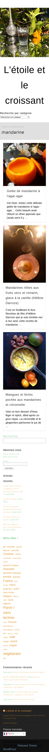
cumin (5, 562)
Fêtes (12, 585)
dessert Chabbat (10, 565)
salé (12, 637)
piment (17, 630)
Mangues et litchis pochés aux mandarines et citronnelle (23, 400)
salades (5, 637)
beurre (6, 550)
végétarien (12, 653)
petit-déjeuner (8, 626)
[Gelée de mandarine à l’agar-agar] (24, 164)
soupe (6, 641)
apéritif (19, 547)
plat (4, 633)
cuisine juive (16, 558)
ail (4, 546)
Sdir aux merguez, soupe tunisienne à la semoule (12, 509)
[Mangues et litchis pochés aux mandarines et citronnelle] (24, 360)
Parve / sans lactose (9, 613)
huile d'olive (8, 592)
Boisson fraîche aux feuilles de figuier (29, 672)
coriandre (7, 558)
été (4, 658)
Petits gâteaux (8, 630)
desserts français (12, 573)
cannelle (15, 550)
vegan (13, 645)
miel (5, 600)
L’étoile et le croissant (18, 711)
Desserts (8, 569)
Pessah (12, 622)
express (16, 577)
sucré (13, 641)
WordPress (9, 749)
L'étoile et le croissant (24, 85)
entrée (7, 576)
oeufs (10, 600)
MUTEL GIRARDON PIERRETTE (15, 677)
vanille (5, 646)
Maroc (16, 596)
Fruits (5, 585)
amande (11, 546)
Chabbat (8, 553)
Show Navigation (39, 23)
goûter (16, 589)
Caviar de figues (10, 499)
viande (5, 649)
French (10, 734)
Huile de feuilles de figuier (24, 699)
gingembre (7, 589)
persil (5, 622)
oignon (7, 603)
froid (15, 581)
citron (18, 554)
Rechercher (10, 436)
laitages (7, 596)
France (8, 581)
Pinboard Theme (27, 745)
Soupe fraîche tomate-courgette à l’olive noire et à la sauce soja (13, 488)
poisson (10, 633)
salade (16, 633)
